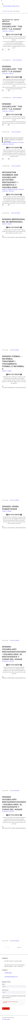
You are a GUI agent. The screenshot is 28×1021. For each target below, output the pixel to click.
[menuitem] (5, 1019)
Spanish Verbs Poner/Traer (10, 507)
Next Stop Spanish (18, 60)
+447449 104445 (7, 972)
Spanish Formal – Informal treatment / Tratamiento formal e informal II (13, 362)
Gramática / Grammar (7, 142)
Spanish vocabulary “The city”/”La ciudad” (12, 26)
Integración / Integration (18, 142)
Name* (3, 984)
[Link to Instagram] (25, 1017)
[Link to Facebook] (21, 1017)
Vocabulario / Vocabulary (8, 31)
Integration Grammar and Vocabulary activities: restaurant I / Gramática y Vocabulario (10, 180)
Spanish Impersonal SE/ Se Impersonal (13, 220)
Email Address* (5, 990)
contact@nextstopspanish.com (11, 976)
